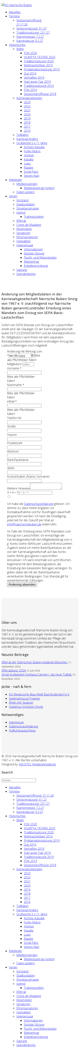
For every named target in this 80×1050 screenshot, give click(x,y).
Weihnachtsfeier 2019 (38, 65)
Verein (13, 196)
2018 (27, 122)
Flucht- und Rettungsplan (40, 257)
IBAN (10, 468)
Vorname (14, 368)
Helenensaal (24, 245)
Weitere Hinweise (18, 488)
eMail (12, 401)
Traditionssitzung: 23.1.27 (33, 32)
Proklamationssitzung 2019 (42, 69)
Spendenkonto (26, 274)
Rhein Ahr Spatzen (21, 702)
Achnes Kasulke (34, 147)
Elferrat (21, 221)
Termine (14, 16)
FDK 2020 (30, 53)
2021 (27, 110)
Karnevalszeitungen (29, 98)
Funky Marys (32, 151)
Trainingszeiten (34, 217)
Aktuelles (15, 12)
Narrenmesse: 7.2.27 (30, 37)
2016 (27, 131)
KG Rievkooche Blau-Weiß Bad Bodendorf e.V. (39, 694)
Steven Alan (31, 176)
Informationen (33, 249)
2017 (27, 127)
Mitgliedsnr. (14, 364)
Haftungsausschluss (22, 730)
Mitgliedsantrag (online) (39, 188)
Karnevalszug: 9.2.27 (29, 41)
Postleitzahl (14, 443)
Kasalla (28, 159)
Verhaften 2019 (34, 77)
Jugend (20, 212)
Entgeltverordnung (36, 266)
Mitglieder (15, 180)
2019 (27, 118)
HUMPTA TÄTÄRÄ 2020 (39, 57)
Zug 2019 (30, 73)
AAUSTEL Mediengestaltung (37, 764)
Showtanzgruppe (27, 208)
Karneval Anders (27, 139)
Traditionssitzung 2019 (39, 86)
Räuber (28, 167)
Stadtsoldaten (25, 204)
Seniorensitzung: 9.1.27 (31, 28)
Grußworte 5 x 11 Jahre (31, 143)
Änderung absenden (22, 584)
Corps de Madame (28, 225)
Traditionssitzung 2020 (39, 61)
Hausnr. (12, 435)
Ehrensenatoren (27, 237)
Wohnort (13, 451)
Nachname (15, 385)
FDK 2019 (30, 90)
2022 (27, 106)
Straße (11, 426)
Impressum (16, 722)
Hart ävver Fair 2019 (37, 82)
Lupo (27, 163)
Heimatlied (23, 241)
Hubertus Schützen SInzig (26, 707)
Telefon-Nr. (14, 418)
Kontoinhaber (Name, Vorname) (28, 476)
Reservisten (24, 229)
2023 (27, 102)
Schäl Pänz (31, 172)
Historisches (17, 45)
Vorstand (22, 200)
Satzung (21, 270)
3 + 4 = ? (12, 492)
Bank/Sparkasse (17, 460)
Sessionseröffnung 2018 (40, 94)
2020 (27, 114)
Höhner (29, 155)
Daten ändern (25, 192)
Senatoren (23, 233)
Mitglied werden (26, 184)
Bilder (20, 49)
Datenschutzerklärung (23, 726)
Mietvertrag (31, 262)
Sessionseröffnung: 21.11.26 (35, 795)
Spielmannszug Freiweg (24, 698)
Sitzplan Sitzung (34, 253)
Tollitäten (22, 135)
